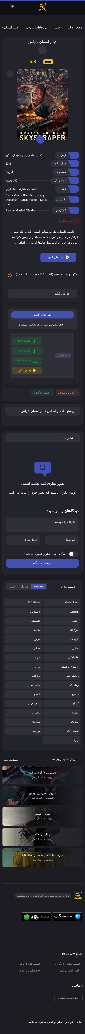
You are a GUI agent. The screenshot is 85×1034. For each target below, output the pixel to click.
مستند (75, 712)
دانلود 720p (24, 350)
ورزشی (36, 730)
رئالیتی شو (73, 675)
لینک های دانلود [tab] (43, 314)
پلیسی (36, 630)
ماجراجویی (27, 155)
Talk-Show (34, 602)
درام (37, 666)
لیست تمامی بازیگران (67, 963)
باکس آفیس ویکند (70, 970)
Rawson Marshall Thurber (21, 210)
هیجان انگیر (12, 155)
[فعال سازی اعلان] (42, 50)
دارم (37, 657)
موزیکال (35, 721)
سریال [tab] (24, 586)
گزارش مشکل (66, 392)
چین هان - (38, 195)
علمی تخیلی (33, 685)
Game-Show (72, 602)
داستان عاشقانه (70, 666)
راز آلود (36, 675)
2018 (8, 163)
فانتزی (75, 694)
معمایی (36, 712)
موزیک (75, 721)
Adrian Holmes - (30, 199)
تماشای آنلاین (55, 257)
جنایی (75, 648)
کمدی (36, 694)
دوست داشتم (60, 274)
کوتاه (76, 703)
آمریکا (9, 172)
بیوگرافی (73, 630)
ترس (37, 639)
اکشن (39, 155)
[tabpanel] (42, 356)
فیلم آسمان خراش (42, 42)
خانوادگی (73, 657)
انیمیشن (35, 620)
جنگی (37, 648)
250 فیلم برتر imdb (29, 970)
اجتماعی (35, 611)
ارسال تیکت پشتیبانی (68, 997)
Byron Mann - (14, 195)
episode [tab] (38, 586)
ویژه (76, 740)
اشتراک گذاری (41, 392)
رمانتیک (74, 685)
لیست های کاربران (29, 963)
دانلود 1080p (24, 360)
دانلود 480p (24, 340)
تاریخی (75, 639)
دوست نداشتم (28, 274)
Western (74, 611)
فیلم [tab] (12, 586)
